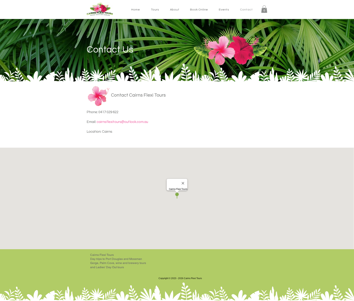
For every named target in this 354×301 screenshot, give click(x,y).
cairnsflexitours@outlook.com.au (122, 122)
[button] (155, 9)
